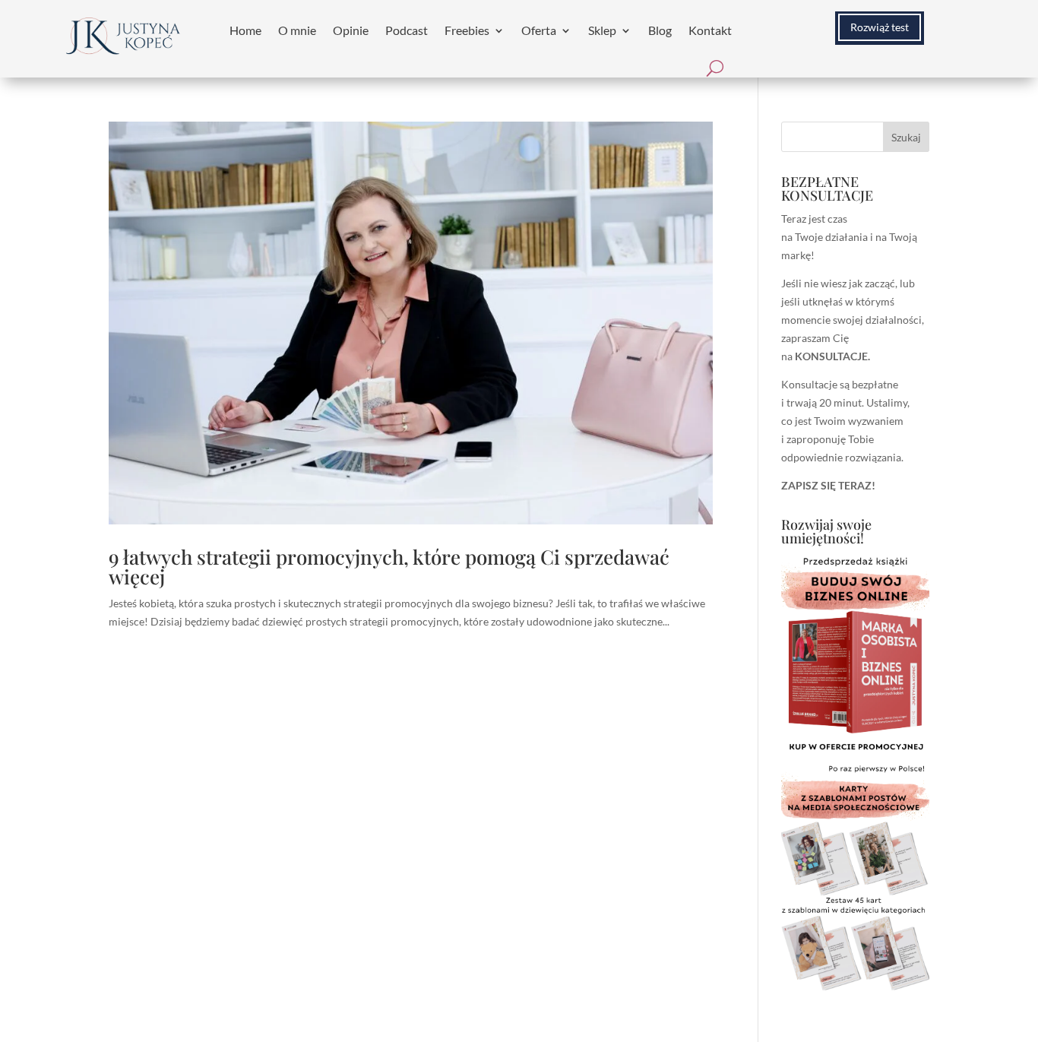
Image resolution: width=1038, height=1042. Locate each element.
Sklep (602, 30)
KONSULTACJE (831, 356)
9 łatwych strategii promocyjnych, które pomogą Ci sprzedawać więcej (389, 566)
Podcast (406, 30)
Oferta (538, 30)
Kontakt (710, 30)
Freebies (467, 30)
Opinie (351, 30)
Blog (660, 30)
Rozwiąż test (879, 27)
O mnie (297, 30)
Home (245, 30)
